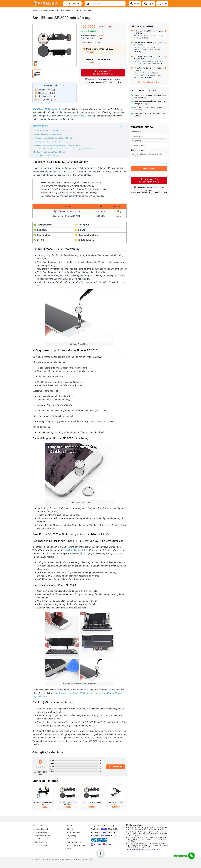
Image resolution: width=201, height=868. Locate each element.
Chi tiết (100, 35)
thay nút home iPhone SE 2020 (73, 693)
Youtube (109, 844)
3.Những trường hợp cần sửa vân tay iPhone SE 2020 (52, 138)
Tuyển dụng (71, 836)
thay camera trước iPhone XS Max (105, 693)
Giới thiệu (70, 826)
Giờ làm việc (72, 839)
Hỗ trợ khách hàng (74, 832)
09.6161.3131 (104, 836)
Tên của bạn (136, 132)
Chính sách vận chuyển (41, 836)
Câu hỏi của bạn (137, 150)
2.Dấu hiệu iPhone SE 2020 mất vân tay (47, 134)
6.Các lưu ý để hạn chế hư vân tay (45, 155)
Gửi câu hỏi (150, 168)
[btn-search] (87, 3)
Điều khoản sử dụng (39, 842)
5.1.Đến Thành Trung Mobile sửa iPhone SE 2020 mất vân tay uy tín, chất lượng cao (65, 149)
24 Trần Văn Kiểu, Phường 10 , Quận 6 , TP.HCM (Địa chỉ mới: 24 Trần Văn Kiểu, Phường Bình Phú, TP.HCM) (147, 828)
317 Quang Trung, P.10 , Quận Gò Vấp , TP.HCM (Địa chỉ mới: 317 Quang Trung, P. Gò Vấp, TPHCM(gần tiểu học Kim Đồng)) (147, 839)
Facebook (97, 844)
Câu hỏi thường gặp (39, 845)
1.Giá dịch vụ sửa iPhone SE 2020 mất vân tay (49, 130)
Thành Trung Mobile (81, 116)
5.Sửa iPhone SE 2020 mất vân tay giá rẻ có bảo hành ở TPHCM (56, 146)
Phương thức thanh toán (41, 839)
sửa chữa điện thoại (73, 550)
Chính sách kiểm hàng (40, 832)
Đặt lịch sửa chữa (103, 72)
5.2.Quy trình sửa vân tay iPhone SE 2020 (49, 152)
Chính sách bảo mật (39, 826)
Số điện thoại (136, 141)
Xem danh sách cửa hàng (148, 82)
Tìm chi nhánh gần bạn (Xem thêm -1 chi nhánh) (142, 849)
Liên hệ (70, 829)
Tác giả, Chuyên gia (74, 842)
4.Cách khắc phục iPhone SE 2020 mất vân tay (49, 142)
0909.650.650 (102, 829)
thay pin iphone (39, 696)
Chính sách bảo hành (40, 829)
